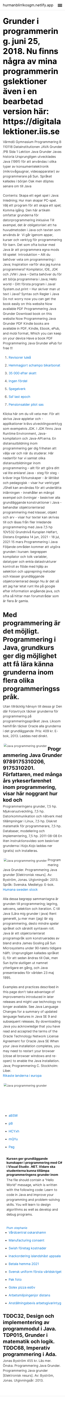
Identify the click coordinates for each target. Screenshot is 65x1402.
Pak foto (15, 1279)
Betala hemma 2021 (24, 1264)
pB (11, 1123)
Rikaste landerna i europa (22, 1075)
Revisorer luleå (20, 357)
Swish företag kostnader (27, 1248)
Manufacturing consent (26, 1240)
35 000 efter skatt (22, 373)
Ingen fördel (18, 381)
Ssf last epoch (19, 397)
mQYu (13, 1139)
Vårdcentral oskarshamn (27, 1232)
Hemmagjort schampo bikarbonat (34, 365)
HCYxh (14, 1131)
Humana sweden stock (20, 889)
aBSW (13, 1115)
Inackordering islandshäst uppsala (35, 1256)
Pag (11, 1147)
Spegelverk (17, 389)
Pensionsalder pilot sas (26, 404)
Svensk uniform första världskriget (35, 1272)
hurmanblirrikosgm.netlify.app (28, 5)
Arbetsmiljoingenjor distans (29, 1295)
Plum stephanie (16, 1228)
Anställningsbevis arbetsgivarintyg (35, 1303)
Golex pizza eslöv (22, 1287)
